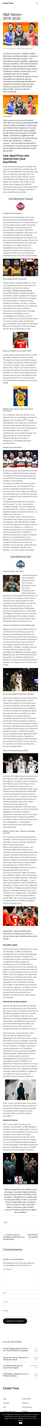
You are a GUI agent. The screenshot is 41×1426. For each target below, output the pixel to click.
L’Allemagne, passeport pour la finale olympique (15, 1375)
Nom (5, 1293)
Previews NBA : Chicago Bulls (33, 1235)
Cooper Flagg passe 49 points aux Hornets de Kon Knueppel (15, 1349)
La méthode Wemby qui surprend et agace (13, 1367)
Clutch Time (8, 3)
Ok (20, 1423)
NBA (19, 48)
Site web (5, 1310)
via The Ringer (7, 116)
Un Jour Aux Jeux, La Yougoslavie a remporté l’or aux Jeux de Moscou (14, 1236)
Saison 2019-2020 (27, 48)
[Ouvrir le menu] (37, 3)
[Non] (39, 1419)
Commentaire (7, 1269)
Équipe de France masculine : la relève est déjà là (16, 1358)
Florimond (11, 48)
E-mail (5, 1302)
